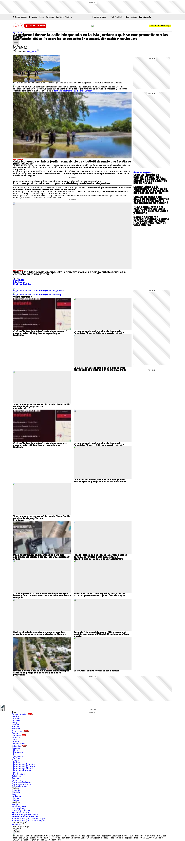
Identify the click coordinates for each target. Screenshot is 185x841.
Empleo (15, 804)
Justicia (16, 720)
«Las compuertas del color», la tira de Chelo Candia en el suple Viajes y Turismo (150, 210)
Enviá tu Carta (19, 774)
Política (15, 716)
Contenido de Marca (21, 784)
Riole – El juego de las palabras (26, 814)
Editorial (17, 762)
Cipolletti (60, 17)
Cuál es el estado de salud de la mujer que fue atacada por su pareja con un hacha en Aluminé (151, 200)
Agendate (18, 735)
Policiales (16, 776)
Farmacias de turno (21, 812)
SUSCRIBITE (160, 26)
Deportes (16, 737)
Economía (16, 724)
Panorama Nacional (22, 770)
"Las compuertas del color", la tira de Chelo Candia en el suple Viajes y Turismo (41, 405)
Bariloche (50, 17)
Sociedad (17, 32)
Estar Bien (19, 746)
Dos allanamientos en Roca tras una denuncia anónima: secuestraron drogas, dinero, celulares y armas (41, 557)
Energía (15, 722)
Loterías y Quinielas (21, 810)
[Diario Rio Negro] (14, 834)
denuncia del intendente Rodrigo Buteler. (73, 91)
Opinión (15, 760)
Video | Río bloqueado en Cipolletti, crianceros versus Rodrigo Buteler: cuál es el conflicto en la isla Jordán (69, 273)
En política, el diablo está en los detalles (96, 670)
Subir (16, 831)
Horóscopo (18, 752)
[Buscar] (21, 26)
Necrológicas (131, 17)
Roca (41, 17)
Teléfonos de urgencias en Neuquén (29, 820)
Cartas (16, 772)
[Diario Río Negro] (92, 26)
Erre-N (16, 741)
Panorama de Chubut (23, 768)
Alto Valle (16, 792)
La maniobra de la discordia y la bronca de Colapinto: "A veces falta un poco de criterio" (99, 332)
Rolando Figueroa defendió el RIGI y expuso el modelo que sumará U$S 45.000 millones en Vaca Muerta (151, 221)
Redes (15, 733)
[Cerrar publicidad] (2, 706)
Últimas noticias (20, 17)
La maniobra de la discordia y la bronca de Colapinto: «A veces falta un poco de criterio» (151, 190)
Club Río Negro (117, 17)
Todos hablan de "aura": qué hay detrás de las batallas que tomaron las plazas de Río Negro (99, 594)
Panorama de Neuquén (24, 764)
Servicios (16, 728)
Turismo (15, 726)
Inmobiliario (17, 780)
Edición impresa (19, 786)
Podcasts (16, 778)
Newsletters (20, 731)
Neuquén (33, 17)
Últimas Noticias (22, 714)
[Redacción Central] (16, 41)
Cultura (15, 739)
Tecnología (18, 756)
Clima (15, 750)
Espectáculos (19, 743)
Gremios (17, 718)
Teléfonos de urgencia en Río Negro (28, 818)
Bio (14, 754)
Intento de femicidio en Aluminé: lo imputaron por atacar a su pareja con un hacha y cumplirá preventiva (41, 672)
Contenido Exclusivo (21, 782)
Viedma (68, 17)
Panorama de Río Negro (24, 766)
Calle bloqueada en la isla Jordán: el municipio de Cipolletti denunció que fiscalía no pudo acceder (72, 162)
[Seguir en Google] (14, 85)
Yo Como (17, 758)
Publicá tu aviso (19, 806)
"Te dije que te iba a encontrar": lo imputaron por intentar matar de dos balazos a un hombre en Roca (42, 594)
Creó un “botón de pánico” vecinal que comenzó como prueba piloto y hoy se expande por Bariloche (150, 179)
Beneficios (17, 824)
